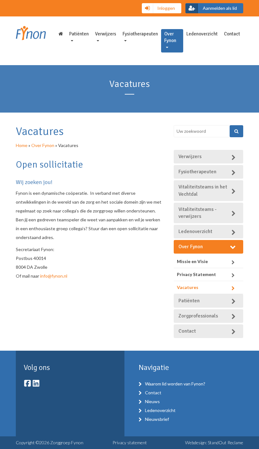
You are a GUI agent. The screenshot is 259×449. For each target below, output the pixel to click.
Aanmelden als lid (219, 8)
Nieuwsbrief (157, 419)
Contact (232, 34)
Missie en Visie (192, 261)
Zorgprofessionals (198, 316)
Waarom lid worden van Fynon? (175, 383)
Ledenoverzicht (202, 34)
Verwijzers (105, 34)
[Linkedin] (36, 385)
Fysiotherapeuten (140, 34)
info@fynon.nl (53, 276)
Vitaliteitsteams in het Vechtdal (202, 190)
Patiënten (79, 34)
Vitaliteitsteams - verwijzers (197, 213)
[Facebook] (28, 385)
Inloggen (165, 8)
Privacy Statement (196, 274)
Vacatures (187, 287)
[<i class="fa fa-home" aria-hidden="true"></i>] (60, 34)
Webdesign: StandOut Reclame (214, 442)
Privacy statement (129, 442)
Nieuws (152, 401)
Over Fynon (170, 37)
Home (21, 145)
